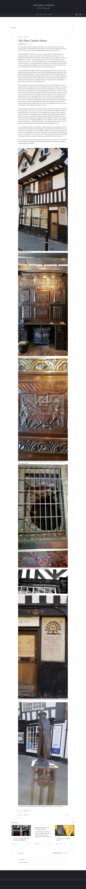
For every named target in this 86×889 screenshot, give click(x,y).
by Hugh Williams (43, 8)
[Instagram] (78, 14)
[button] (72, 27)
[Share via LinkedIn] (25, 810)
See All (73, 822)
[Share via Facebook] (18, 810)
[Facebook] (76, 14)
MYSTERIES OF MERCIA (43, 5)
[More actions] (67, 37)
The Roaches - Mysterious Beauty (64, 839)
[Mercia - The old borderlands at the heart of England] (21, 830)
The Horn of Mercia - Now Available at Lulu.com (42, 828)
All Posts (13, 28)
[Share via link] (28, 810)
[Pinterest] (80, 14)
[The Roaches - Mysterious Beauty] (64, 830)
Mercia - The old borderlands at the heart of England (21, 839)
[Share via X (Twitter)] (22, 810)
